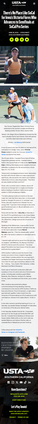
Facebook (21, 332)
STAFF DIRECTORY (19, 400)
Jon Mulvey (18, 142)
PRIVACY (12, 417)
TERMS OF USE (23, 417)
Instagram (11, 332)
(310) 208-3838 (19, 396)
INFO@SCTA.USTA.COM (19, 394)
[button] (12, 40)
